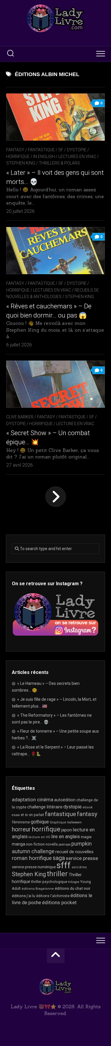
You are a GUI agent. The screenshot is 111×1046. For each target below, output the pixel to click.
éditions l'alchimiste (53, 896)
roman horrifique (32, 858)
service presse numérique (34, 867)
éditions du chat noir (73, 888)
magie (86, 837)
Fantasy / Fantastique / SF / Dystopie (46, 149)
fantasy (87, 814)
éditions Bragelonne (38, 889)
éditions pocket (59, 902)
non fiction (35, 844)
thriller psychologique (49, 882)
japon (66, 830)
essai (16, 815)
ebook (88, 807)
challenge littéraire (44, 807)
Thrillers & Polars (59, 163)
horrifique (46, 829)
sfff (64, 865)
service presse (82, 858)
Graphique (58, 822)
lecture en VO (39, 837)
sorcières (79, 867)
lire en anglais (65, 836)
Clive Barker (19, 417)
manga (18, 844)
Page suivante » (55, 496)
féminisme (21, 822)
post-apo (64, 844)
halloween (74, 822)
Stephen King (20, 163)
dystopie (72, 807)
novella (52, 844)
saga (59, 858)
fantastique (60, 814)
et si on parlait (32, 815)
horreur (21, 829)
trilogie (73, 882)
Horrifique (18, 156)
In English (44, 156)
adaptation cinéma (32, 799)
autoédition (64, 799)
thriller (57, 874)
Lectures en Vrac (77, 156)
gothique (40, 822)
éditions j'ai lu (23, 896)
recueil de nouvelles (74, 851)
